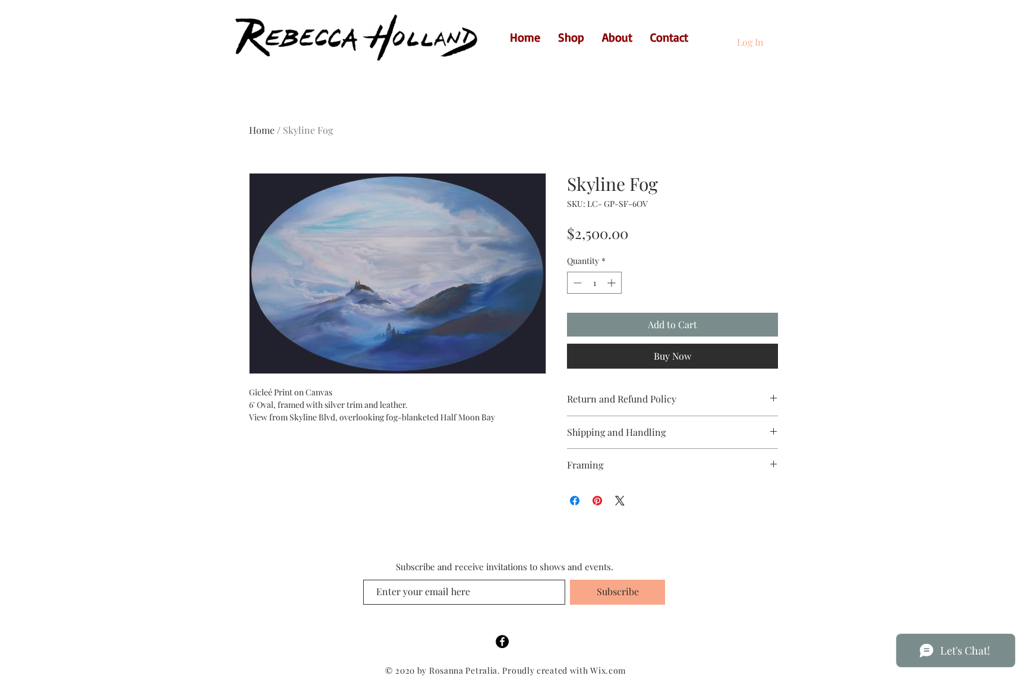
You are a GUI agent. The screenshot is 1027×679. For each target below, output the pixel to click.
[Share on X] (620, 500)
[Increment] (612, 282)
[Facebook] (502, 641)
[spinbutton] (594, 282)
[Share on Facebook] (575, 500)
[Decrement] (576, 282)
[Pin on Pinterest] (597, 500)
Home (262, 130)
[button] (778, 35)
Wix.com (608, 670)
